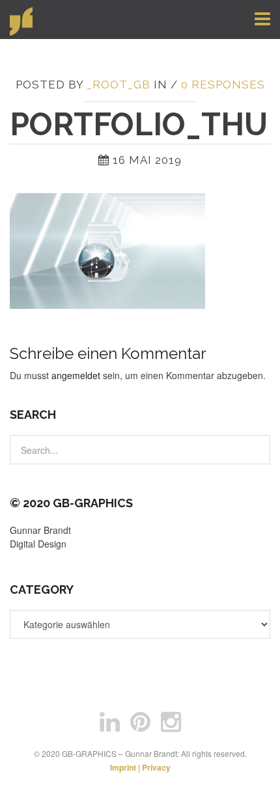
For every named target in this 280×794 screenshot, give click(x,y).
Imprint (123, 767)
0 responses (223, 84)
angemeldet (75, 375)
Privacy (156, 767)
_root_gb (118, 84)
